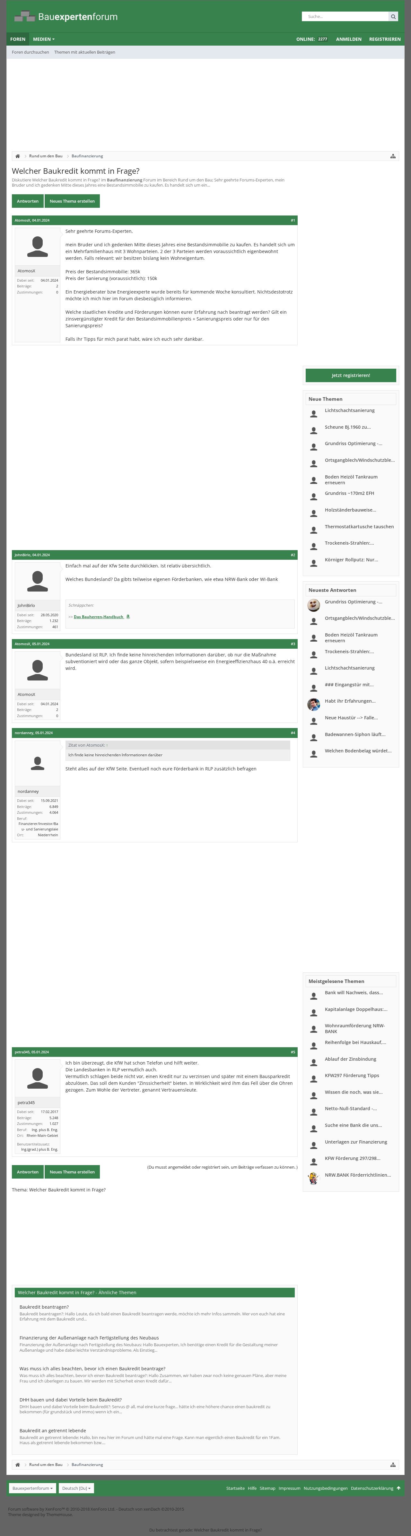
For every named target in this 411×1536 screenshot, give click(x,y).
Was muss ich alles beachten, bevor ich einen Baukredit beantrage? (92, 1368)
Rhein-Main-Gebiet (42, 1135)
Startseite (235, 1488)
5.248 (53, 1117)
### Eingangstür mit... (349, 684)
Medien (42, 39)
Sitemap (267, 1488)
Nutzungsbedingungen (326, 1488)
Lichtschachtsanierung (350, 410)
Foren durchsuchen (30, 52)
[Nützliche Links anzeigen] (393, 156)
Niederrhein (48, 834)
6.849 (53, 806)
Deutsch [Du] (74, 1488)
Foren (17, 39)
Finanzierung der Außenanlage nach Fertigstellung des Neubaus (89, 1338)
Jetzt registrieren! (351, 375)
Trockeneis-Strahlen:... (349, 543)
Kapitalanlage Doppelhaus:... (356, 1009)
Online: (311, 39)
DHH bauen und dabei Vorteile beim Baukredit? (71, 1400)
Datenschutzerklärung (372, 1488)
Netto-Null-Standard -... (351, 1108)
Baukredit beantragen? (44, 1307)
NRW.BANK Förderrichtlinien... (358, 1175)
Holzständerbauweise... (350, 510)
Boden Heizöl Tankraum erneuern (351, 480)
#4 (293, 733)
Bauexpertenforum (31, 1488)
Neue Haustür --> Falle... (351, 718)
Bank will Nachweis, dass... (354, 992)
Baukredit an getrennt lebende (53, 1430)
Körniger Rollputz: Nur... (351, 560)
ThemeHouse (59, 1514)
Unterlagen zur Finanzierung (356, 1142)
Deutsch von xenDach (151, 1509)
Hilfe (252, 1488)
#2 (293, 555)
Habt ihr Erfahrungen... (350, 701)
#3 (293, 644)
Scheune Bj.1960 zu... (348, 427)
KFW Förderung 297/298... (352, 1158)
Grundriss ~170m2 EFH (349, 493)
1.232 (53, 620)
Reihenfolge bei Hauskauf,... (355, 1042)
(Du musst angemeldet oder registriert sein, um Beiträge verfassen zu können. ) (222, 1167)
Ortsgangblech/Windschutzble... (360, 460)
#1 (293, 220)
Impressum (290, 1488)
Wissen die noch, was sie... (354, 1092)
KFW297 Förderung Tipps (352, 1075)
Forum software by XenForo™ (61, 1509)
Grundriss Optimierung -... (353, 443)
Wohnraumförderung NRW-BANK (355, 1028)
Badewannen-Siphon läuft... (355, 734)
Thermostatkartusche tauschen (359, 526)
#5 (293, 1052)
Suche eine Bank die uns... (353, 1125)
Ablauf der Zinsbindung (350, 1059)
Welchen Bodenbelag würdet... (358, 751)
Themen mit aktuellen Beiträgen (84, 52)
